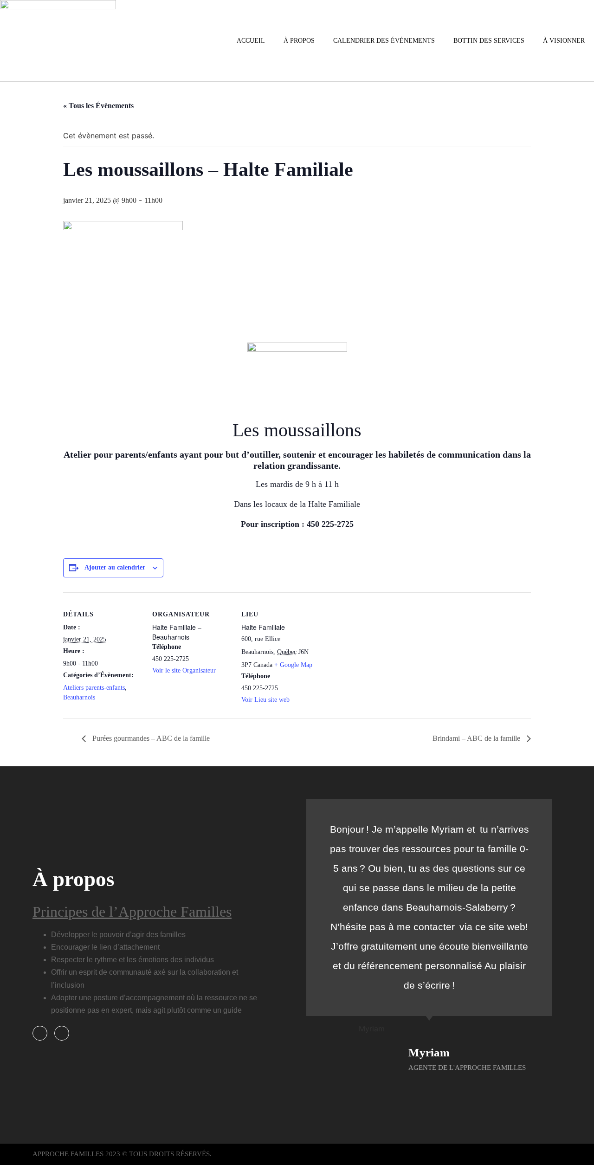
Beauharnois (79, 697)
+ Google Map (293, 664)
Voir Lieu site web (265, 699)
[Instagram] (61, 1033)
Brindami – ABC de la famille (477, 738)
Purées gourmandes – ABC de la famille (150, 738)
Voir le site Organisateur (184, 670)
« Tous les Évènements (98, 106)
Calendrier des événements (384, 40)
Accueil (251, 40)
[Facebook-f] (39, 1033)
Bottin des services (488, 40)
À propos (299, 40)
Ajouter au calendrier (114, 567)
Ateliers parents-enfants (94, 687)
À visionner (564, 40)
